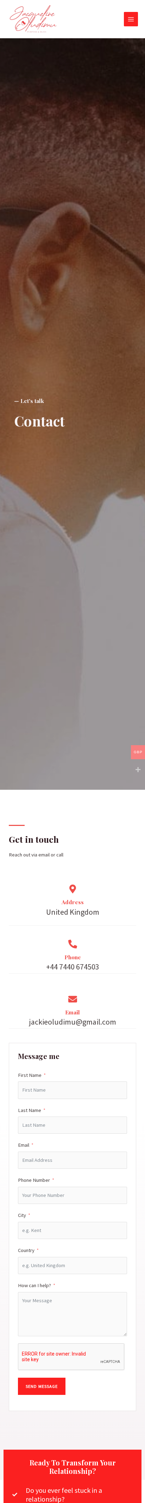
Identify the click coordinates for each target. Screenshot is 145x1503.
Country (26, 1250)
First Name (30, 1075)
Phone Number (34, 1180)
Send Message (42, 1386)
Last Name (29, 1110)
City (22, 1215)
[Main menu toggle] (131, 19)
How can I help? (34, 1285)
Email (23, 1145)
